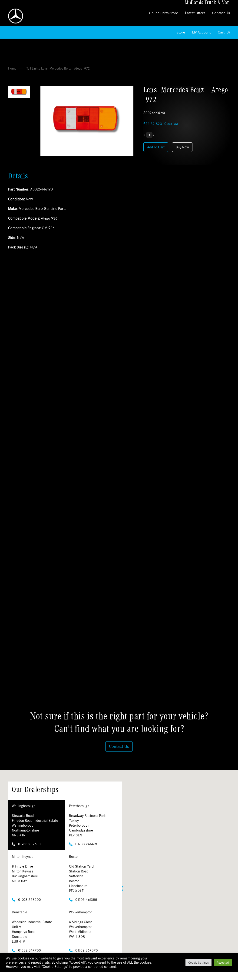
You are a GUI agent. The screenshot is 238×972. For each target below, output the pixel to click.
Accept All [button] (223, 962)
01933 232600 (29, 844)
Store (180, 32)
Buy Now (182, 147)
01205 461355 (85, 900)
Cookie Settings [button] (198, 962)
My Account (201, 32)
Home (12, 68)
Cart (224, 32)
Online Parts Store (163, 13)
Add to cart (156, 147)
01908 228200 (29, 900)
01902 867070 (86, 950)
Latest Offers (195, 13)
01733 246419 (85, 844)
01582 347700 (29, 950)
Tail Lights (33, 68)
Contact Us (221, 13)
